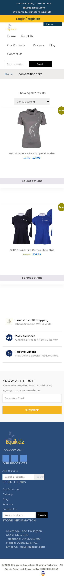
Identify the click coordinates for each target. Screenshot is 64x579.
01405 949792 (24, 3)
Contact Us (14, 54)
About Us (27, 36)
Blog (52, 45)
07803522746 (42, 3)
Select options (32, 181)
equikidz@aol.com (32, 546)
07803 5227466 (27, 542)
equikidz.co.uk (49, 569)
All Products (10, 470)
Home (11, 36)
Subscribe (32, 410)
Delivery (7, 494)
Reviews (38, 45)
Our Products (16, 45)
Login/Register (28, 19)
